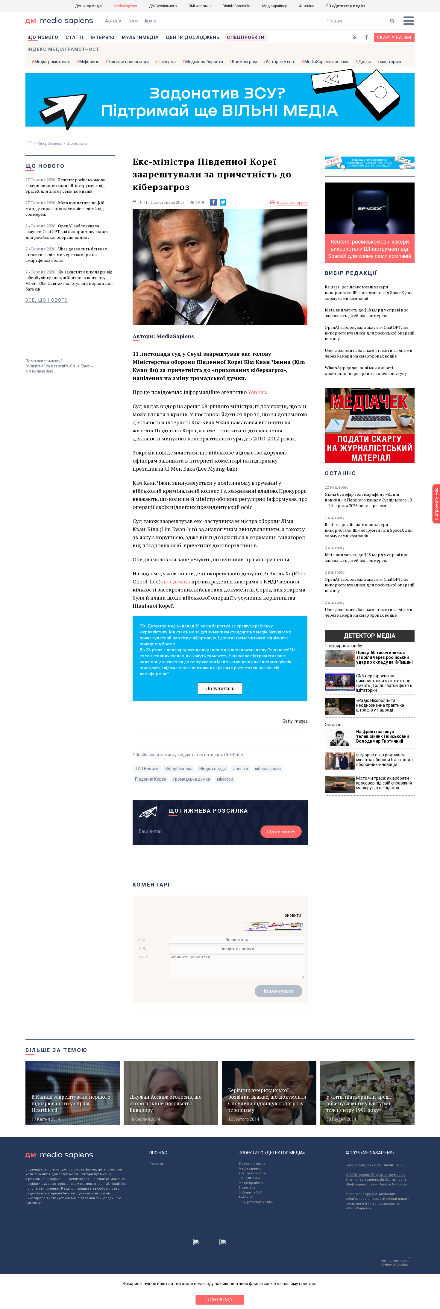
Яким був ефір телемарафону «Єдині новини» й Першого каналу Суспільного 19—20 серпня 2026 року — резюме (368, 499)
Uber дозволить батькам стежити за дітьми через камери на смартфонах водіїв (66, 254)
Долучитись (220, 688)
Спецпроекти (246, 37)
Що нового (43, 37)
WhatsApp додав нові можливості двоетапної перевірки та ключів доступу (366, 370)
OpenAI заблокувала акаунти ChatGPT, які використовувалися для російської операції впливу (67, 231)
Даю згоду (220, 1299)
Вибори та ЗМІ (250, 1192)
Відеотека (247, 1188)
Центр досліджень (193, 37)
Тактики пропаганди (128, 61)
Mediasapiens (250, 1168)
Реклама (156, 1164)
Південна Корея (150, 779)
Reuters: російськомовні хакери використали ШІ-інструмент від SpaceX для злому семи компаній (66, 185)
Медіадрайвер (274, 6)
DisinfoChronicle (236, 6)
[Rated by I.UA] (206, 1243)
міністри (225, 779)
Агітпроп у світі (280, 61)
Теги (133, 21)
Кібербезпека (50, 143)
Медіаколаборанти (204, 61)
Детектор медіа (88, 6)
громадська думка (191, 779)
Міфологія (89, 61)
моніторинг (391, 61)
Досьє (364, 61)
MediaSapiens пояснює (326, 61)
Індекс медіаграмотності (64, 49)
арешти (240, 768)
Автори (113, 21)
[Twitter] (223, 202)
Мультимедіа (140, 37)
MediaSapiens (125, 6)
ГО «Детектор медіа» (345, 6)
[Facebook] (213, 202)
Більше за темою (56, 1050)
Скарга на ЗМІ (394, 37)
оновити (293, 915)
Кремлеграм (244, 61)
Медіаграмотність (52, 61)
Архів (150, 21)
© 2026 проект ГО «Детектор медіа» (375, 1175)
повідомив (176, 581)
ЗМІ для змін (200, 6)
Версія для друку (292, 202)
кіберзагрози (268, 768)
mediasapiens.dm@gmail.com (381, 1180)
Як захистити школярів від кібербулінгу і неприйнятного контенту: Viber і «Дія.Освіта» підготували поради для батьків (69, 280)
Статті (75, 37)
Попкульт (167, 61)
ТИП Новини (147, 768)
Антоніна (306, 6)
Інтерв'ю (103, 37)
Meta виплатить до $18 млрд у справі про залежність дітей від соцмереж (64, 208)
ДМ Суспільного (163, 6)
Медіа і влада (212, 768)
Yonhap (257, 392)
